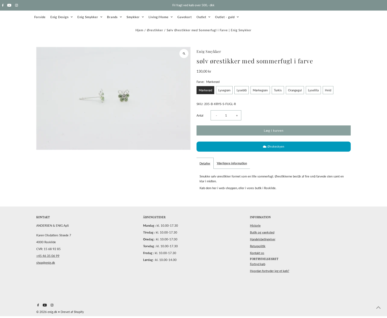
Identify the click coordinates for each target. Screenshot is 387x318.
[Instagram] (16, 5)
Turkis (278, 90)
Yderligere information (232, 163)
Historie (255, 225)
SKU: (200, 104)
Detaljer (205, 163)
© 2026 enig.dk (47, 312)
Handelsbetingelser (262, 239)
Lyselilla (313, 90)
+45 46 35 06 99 (47, 256)
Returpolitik (257, 246)
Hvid (328, 90)
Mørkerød (205, 90)
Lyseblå (242, 90)
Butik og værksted (262, 232)
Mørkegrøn (260, 90)
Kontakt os (257, 253)
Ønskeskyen (275, 146)
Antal (200, 115)
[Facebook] (2, 5)
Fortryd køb (257, 264)
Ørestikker (155, 30)
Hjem (139, 30)
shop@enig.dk (45, 262)
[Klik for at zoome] (183, 53)
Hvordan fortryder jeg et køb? (269, 271)
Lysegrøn (224, 90)
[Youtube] (8, 5)
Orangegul (295, 90)
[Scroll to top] (378, 307)
